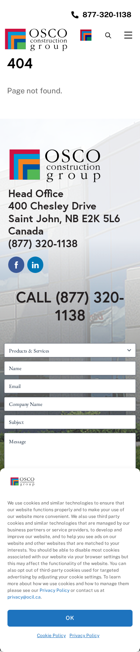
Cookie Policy (51, 635)
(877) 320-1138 (43, 243)
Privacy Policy (54, 590)
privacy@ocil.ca (24, 597)
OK (70, 618)
